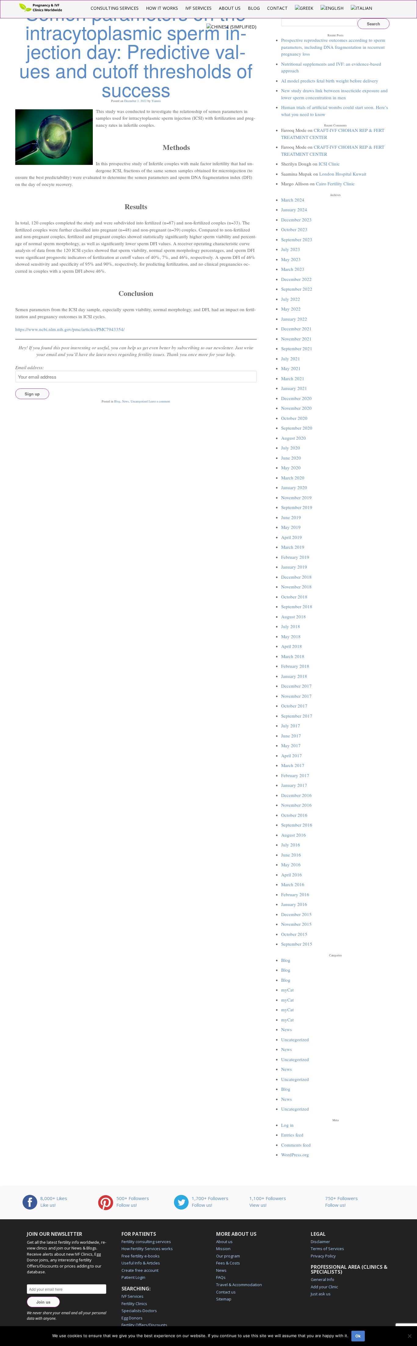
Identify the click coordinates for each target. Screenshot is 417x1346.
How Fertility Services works (147, 1248)
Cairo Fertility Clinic (335, 183)
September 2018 (296, 606)
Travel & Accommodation (239, 1284)
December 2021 (296, 329)
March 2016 (292, 884)
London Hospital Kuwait (342, 174)
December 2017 (296, 686)
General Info (322, 1279)
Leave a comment (159, 401)
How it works (162, 8)
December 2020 (296, 398)
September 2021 (296, 348)
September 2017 (296, 716)
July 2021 (290, 358)
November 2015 (296, 924)
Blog (254, 8)
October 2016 (294, 815)
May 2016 (291, 864)
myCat (287, 990)
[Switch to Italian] (361, 8)
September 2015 (296, 944)
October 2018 (294, 597)
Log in (287, 1125)
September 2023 (296, 239)
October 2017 (294, 706)
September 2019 (296, 507)
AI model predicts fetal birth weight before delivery (329, 81)
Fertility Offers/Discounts (144, 1325)
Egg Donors (132, 1318)
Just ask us (321, 1294)
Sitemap (223, 1299)
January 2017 (294, 785)
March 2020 (292, 478)
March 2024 (292, 200)
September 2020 (296, 428)
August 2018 (293, 616)
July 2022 (290, 299)
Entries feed (292, 1135)
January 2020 (294, 487)
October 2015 (294, 934)
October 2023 (294, 229)
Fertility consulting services (146, 1241)
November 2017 (296, 696)
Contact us (226, 1292)
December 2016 (296, 795)
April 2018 (291, 646)
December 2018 (296, 577)
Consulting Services (115, 8)
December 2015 (296, 914)
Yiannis (156, 101)
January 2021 (294, 388)
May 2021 (291, 368)
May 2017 (291, 745)
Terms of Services (327, 1248)
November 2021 (296, 339)
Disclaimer (320, 1241)
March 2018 (292, 656)
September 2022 (296, 289)
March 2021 (292, 378)
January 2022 (294, 319)
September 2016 (296, 825)
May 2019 (291, 527)
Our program (228, 1256)
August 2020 (293, 438)
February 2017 (295, 775)
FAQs (221, 1277)
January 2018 (294, 676)
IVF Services (198, 8)
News (125, 401)
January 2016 (294, 904)
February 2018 (295, 666)
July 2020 (290, 448)
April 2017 (291, 755)
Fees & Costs (228, 1263)
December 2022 (296, 279)
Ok (358, 1335)
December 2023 (296, 219)
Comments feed (296, 1145)
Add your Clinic (324, 1287)
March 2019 (292, 547)
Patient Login (133, 1277)
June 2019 (291, 517)
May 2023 (291, 259)
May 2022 (291, 309)
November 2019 (296, 497)
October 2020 (294, 418)
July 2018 (290, 626)
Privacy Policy (323, 1256)
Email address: (29, 367)
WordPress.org (295, 1154)
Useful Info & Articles (140, 1263)
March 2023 (292, 269)
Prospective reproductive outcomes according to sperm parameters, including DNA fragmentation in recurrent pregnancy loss (333, 47)
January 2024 (294, 209)
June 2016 (291, 855)
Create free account (139, 1270)
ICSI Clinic (329, 164)
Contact (277, 8)
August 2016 (293, 835)
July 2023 (290, 249)
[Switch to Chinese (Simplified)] (231, 27)
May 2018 (291, 636)
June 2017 (291, 736)
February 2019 (295, 557)
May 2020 (291, 467)
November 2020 (296, 408)
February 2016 (295, 894)
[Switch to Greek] (304, 8)
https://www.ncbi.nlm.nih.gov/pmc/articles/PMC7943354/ (70, 329)
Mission (223, 1248)
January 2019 (294, 567)
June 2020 (291, 458)
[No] (409, 1336)
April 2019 (291, 537)
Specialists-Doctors (139, 1310)
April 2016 (291, 874)
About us (230, 8)
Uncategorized (139, 401)
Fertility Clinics (134, 1303)
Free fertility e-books (140, 1256)
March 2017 (292, 765)
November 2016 (296, 805)
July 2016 (290, 845)
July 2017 (290, 725)
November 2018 (296, 587)
